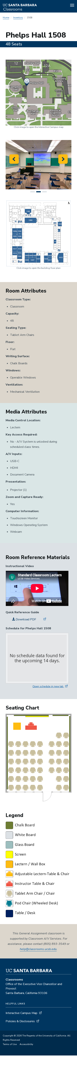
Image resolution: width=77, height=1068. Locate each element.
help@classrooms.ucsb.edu (38, 949)
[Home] (29, 6)
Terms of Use (10, 1044)
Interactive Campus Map (21, 1013)
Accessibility (26, 1044)
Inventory (18, 17)
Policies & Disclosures (20, 1021)
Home (6, 17)
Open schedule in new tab (48, 686)
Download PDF (25, 619)
